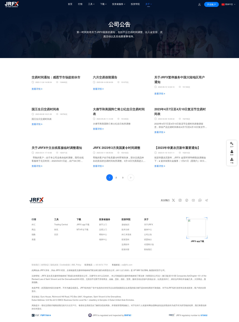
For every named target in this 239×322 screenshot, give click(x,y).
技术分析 (125, 229)
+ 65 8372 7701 (101, 264)
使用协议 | (45, 264)
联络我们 (148, 249)
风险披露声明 (70, 305)
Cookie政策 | (65, 264)
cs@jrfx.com (127, 264)
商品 (34, 229)
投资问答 (125, 249)
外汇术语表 (126, 234)
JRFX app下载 (83, 224)
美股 (34, 239)
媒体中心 (148, 229)
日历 (56, 234)
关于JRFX (148, 224)
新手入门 (103, 224)
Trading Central (61, 224)
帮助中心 (103, 234)
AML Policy (76, 264)
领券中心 (103, 239)
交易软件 (125, 244)
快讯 (56, 229)
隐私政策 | (54, 264)
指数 (34, 234)
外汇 (34, 224)
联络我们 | (36, 264)
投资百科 (125, 239)
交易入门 (103, 229)
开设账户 (211, 4)
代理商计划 (149, 244)
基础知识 (125, 224)
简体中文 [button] (229, 4)
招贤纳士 (148, 239)
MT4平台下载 (82, 229)
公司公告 (148, 234)
